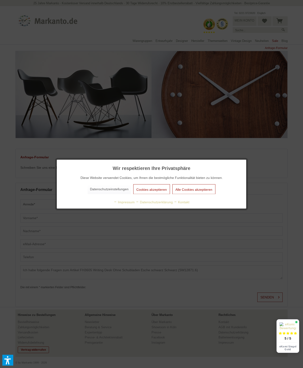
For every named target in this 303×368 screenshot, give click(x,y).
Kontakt (183, 202)
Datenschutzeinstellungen (109, 189)
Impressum (126, 202)
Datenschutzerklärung (156, 202)
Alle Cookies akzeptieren (193, 189)
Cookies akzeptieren (151, 189)
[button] (7, 360)
